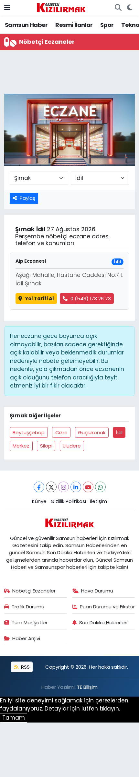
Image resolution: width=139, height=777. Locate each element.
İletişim (98, 501)
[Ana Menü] (7, 7)
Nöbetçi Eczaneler (34, 590)
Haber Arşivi (26, 638)
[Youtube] (88, 487)
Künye (39, 501)
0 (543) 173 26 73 (90, 298)
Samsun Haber (26, 25)
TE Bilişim (87, 687)
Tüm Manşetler (30, 622)
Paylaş (27, 198)
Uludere (72, 445)
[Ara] (118, 8)
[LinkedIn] (75, 487)
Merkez (21, 445)
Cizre (61, 432)
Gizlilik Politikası (68, 501)
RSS (25, 666)
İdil (119, 432)
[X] (51, 487)
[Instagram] (63, 487)
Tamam (13, 718)
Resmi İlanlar (73, 25)
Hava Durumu (97, 590)
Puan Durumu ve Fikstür (107, 606)
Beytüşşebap (29, 432)
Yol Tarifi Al (39, 298)
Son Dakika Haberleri (103, 622)
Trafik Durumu (28, 606)
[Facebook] (39, 487)
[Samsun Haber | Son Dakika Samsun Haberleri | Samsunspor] (61, 7)
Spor (107, 25)
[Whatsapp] (100, 487)
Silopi (46, 445)
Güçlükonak (91, 432)
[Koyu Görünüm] (129, 8)
